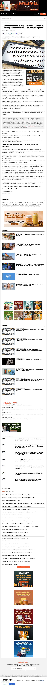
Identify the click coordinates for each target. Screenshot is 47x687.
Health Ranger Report (7, 435)
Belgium (25, 36)
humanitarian (17, 37)
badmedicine (21, 36)
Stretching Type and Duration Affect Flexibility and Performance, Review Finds (16, 544)
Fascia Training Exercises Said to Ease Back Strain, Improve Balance (14, 535)
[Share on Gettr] (19, 34)
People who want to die (27, 178)
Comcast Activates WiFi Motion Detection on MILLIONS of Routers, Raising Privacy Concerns (18, 517)
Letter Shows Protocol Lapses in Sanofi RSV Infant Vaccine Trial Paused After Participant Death (19, 512)
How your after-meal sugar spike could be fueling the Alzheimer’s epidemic (15, 538)
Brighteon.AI (25, 124)
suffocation (4, 38)
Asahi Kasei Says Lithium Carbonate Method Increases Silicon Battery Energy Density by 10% (18, 558)
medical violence (32, 37)
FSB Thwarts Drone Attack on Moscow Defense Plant (11, 500)
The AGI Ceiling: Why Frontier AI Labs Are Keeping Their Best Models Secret (15, 546)
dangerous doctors (30, 36)
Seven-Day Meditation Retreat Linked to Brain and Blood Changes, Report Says (16, 494)
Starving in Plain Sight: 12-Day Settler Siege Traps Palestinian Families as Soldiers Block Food (18, 549)
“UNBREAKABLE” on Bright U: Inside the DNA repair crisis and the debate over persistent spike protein (20, 526)
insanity (21, 37)
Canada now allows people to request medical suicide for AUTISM (28, 359)
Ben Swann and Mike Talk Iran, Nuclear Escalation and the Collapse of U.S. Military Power (28, 460)
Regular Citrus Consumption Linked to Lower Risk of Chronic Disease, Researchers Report (18, 520)
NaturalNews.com (6, 193)
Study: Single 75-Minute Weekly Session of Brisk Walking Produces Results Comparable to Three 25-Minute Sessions (23, 503)
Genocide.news (37, 186)
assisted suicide (7, 36)
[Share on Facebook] (6, 34)
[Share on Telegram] (11, 34)
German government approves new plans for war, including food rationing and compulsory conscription (28, 255)
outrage (37, 37)
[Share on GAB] (14, 34)
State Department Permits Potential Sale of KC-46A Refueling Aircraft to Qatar (16, 555)
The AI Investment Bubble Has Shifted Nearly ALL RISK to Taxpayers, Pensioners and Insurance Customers (28, 480)
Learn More (5, 684)
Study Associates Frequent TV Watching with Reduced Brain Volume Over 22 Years (16, 552)
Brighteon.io (36, 123)
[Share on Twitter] (9, 34)
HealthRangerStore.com (29, 126)
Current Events (8, 22)
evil (7, 37)
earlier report (15, 140)
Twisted (8, 38)
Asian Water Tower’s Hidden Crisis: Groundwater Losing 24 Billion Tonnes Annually (16, 506)
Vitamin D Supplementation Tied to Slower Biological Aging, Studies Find (15, 532)
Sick (39, 37)
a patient (19, 72)
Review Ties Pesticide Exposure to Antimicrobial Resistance (12, 541)
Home (3, 22)
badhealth (16, 36)
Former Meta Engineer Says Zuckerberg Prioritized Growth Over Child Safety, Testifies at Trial (18, 497)
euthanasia (4, 37)
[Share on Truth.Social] (16, 34)
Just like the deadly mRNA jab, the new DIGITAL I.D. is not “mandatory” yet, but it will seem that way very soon (29, 285)
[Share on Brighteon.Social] (3, 34)
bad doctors (13, 36)
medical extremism (26, 37)
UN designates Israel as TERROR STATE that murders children (27, 274)
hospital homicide (11, 37)
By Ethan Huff (5, 30)
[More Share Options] (21, 34)
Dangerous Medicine (37, 36)
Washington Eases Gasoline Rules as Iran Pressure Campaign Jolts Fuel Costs (16, 509)
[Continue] (34, 668)
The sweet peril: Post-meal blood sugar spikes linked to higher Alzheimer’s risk (16, 561)
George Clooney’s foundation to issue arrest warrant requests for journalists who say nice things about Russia (28, 245)
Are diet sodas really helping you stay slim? (10, 564)
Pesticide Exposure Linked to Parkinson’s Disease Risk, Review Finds (14, 529)
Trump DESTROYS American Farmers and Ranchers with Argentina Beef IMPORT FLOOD (28, 439)
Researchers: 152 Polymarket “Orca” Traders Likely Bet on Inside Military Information (17, 523)
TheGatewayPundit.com (7, 191)
